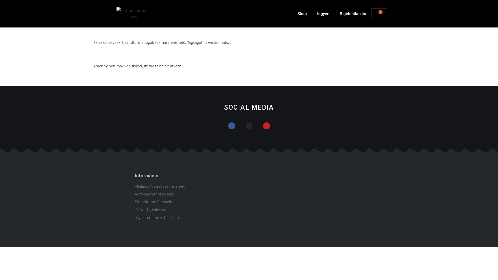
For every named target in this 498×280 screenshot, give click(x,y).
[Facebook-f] (231, 125)
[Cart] (379, 14)
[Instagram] (249, 125)
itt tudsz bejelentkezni (163, 66)
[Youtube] (266, 125)
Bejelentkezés (353, 13)
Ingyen (323, 13)
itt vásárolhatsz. (217, 42)
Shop (302, 13)
